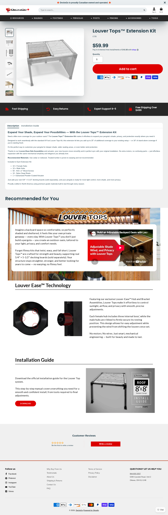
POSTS (96, 18)
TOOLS (154, 18)
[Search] (144, 10)
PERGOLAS (78, 18)
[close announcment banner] (164, 2)
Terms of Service (95, 469)
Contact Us (51, 485)
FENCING (114, 18)
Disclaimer (92, 477)
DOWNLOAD (25, 403)
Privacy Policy (94, 473)
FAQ (48, 488)
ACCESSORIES (134, 18)
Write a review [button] (105, 444)
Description (13, 126)
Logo (17, 10)
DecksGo (79, 510)
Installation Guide (30, 126)
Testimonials (52, 473)
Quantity (96, 54)
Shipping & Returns (54, 481)
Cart (161, 10)
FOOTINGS (58, 18)
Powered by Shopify (91, 510)
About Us (50, 477)
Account (154, 10)
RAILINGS (38, 18)
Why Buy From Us (54, 469)
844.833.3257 (135, 474)
